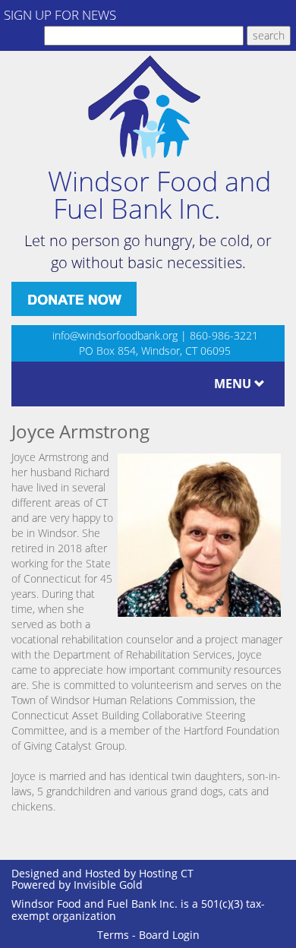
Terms (113, 934)
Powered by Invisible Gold (77, 884)
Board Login (169, 934)
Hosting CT (166, 873)
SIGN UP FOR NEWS (60, 15)
